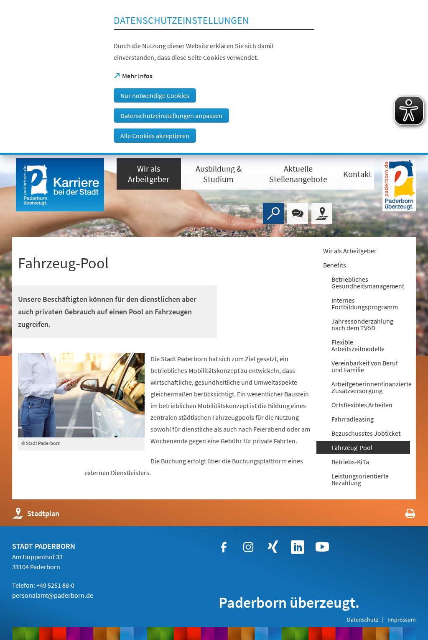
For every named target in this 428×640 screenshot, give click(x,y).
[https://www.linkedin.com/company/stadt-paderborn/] (297, 547)
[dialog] (214, 77)
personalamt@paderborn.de (52, 595)
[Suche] (273, 213)
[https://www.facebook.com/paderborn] (223, 547)
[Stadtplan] (321, 213)
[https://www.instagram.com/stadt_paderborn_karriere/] (248, 547)
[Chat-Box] (297, 213)
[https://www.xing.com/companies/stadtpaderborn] (273, 547)
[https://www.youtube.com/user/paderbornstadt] (322, 547)
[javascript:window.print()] (403, 515)
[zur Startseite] (60, 184)
